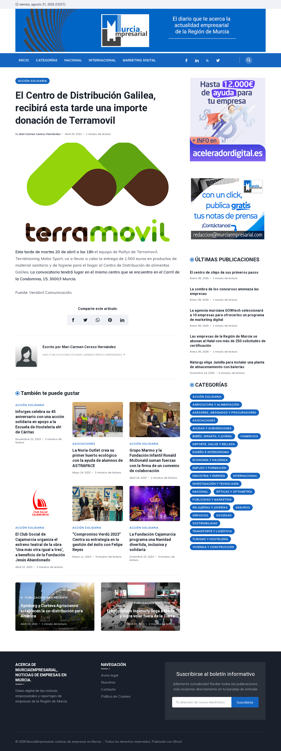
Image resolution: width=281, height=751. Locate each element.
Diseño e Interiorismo (211, 452)
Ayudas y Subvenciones (212, 428)
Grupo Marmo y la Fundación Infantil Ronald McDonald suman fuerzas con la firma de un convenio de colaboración (154, 460)
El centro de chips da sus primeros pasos (224, 272)
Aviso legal (109, 675)
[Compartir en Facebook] (73, 320)
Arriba (255, 742)
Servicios (200, 515)
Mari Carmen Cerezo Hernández (40, 134)
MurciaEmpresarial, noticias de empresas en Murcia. (64, 742)
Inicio (24, 60)
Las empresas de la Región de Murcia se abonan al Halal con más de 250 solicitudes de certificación (228, 341)
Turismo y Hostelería (210, 539)
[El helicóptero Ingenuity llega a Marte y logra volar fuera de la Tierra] (140, 606)
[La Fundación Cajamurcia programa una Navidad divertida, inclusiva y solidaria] (155, 503)
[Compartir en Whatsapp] (98, 320)
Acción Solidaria (32, 80)
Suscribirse (245, 702)
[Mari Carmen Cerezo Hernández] (26, 365)
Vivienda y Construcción (213, 547)
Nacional (73, 60)
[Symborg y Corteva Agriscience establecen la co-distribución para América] (54, 606)
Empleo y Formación (209, 467)
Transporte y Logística (212, 531)
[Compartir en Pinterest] (110, 320)
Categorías (47, 60)
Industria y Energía (209, 475)
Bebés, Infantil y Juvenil (212, 436)
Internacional (102, 60)
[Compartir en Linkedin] (122, 320)
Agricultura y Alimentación (216, 404)
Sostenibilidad (205, 523)
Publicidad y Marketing (212, 499)
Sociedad (224, 515)
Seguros (243, 507)
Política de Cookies (116, 696)
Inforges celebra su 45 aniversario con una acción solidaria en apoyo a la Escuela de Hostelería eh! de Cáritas (39, 422)
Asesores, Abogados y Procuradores (224, 412)
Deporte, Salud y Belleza (214, 444)
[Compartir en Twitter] (85, 320)
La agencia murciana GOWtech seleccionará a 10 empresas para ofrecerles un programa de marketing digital (227, 315)
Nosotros (108, 682)
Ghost (177, 742)
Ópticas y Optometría (234, 491)
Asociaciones (83, 443)
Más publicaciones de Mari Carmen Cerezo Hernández (83, 354)
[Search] (248, 60)
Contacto (108, 689)
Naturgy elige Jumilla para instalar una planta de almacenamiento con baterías (227, 364)
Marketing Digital (139, 60)
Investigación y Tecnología (216, 483)
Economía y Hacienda (210, 460)
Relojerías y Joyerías (210, 507)
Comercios (249, 436)
